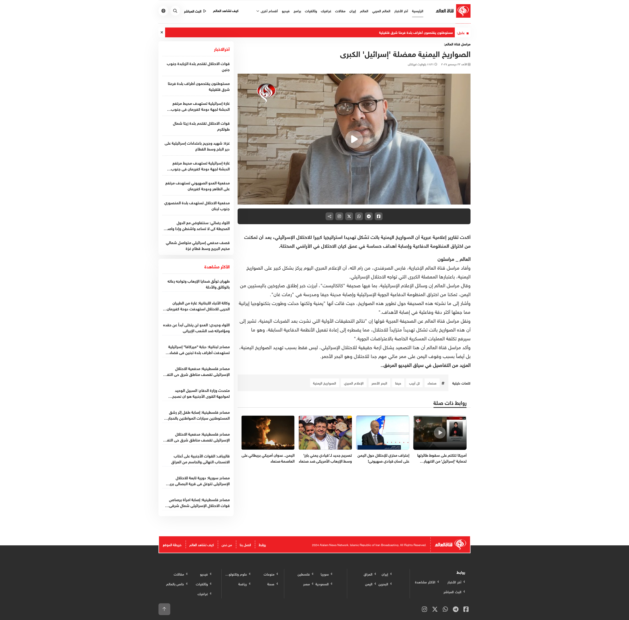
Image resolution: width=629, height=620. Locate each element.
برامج (297, 10)
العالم (364, 10)
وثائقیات (311, 10)
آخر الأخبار (401, 10)
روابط (262, 544)
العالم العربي (381, 10)
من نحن (227, 544)
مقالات (340, 10)
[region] (354, 139)
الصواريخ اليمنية (324, 383)
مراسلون (446, 258)
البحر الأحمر (379, 383)
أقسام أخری (269, 10)
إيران (352, 10)
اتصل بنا (245, 544)
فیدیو (286, 10)
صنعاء (432, 383)
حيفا (398, 383)
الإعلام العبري (354, 383)
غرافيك (326, 10)
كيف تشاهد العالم (226, 10)
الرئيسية (417, 10)
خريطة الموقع (172, 544)
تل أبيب (414, 383)
